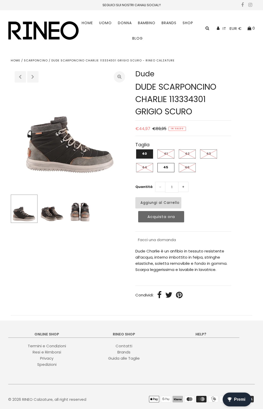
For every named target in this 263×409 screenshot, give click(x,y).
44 (144, 167)
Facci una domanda (157, 239)
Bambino (146, 22)
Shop (188, 22)
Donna (125, 22)
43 (208, 153)
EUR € (236, 28)
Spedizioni (47, 364)
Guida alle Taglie (124, 358)
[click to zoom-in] (119, 77)
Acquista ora (161, 216)
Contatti (124, 346)
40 (144, 153)
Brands (169, 22)
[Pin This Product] (179, 295)
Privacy (46, 358)
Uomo (105, 22)
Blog (137, 38)
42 (187, 153)
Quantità (144, 186)
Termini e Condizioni (47, 346)
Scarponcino (36, 60)
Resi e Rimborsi (47, 352)
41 (166, 153)
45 (165, 167)
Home (87, 22)
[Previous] (20, 77)
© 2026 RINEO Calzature (30, 399)
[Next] (33, 77)
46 (187, 167)
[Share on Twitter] (168, 295)
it (224, 28)
